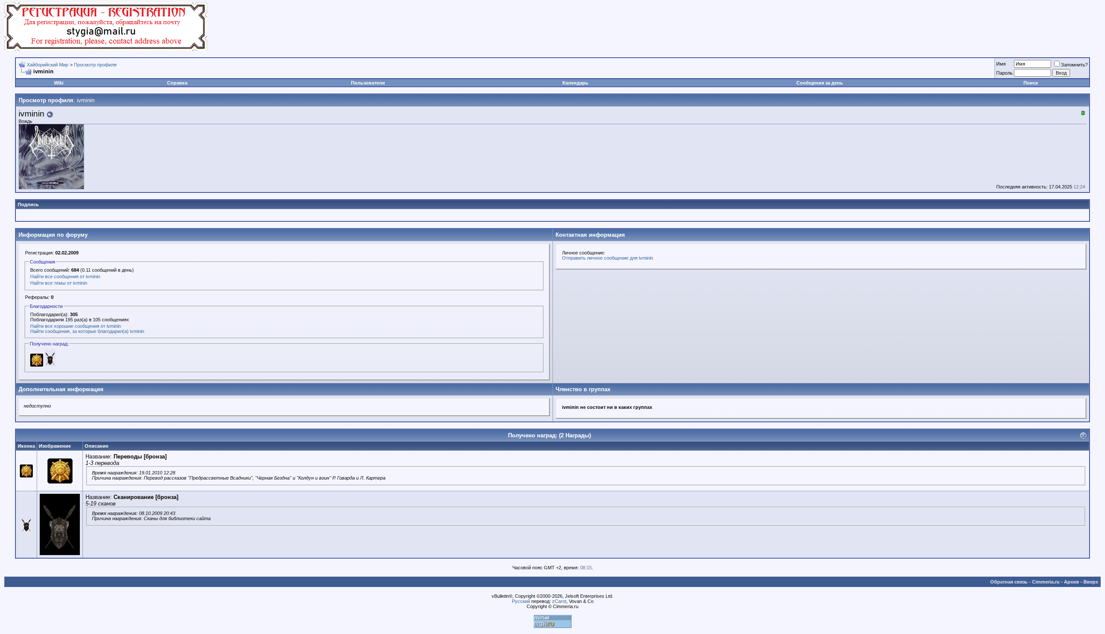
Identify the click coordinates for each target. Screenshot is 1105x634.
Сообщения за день (819, 82)
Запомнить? (1074, 64)
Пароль (1004, 72)
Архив (1071, 581)
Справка (177, 82)
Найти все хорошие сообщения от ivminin (75, 326)
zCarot (559, 601)
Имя (1001, 63)
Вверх (1090, 581)
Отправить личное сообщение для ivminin (607, 258)
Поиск (1030, 82)
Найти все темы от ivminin (58, 283)
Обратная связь (1009, 581)
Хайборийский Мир (47, 64)
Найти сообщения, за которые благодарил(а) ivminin (87, 331)
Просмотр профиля (95, 64)
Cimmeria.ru (1046, 581)
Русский (521, 601)
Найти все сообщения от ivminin (65, 276)
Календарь (575, 82)
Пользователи (368, 82)
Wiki (58, 82)
